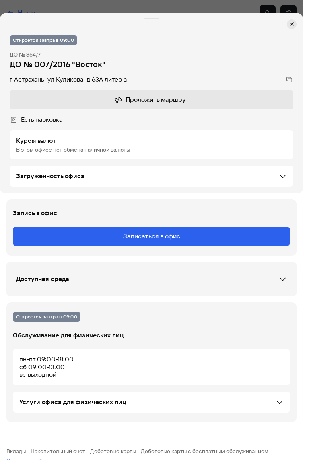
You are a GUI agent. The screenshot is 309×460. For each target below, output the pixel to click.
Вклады (16, 451)
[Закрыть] (292, 24)
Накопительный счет (58, 451)
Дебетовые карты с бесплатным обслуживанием (204, 451)
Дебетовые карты (113, 451)
